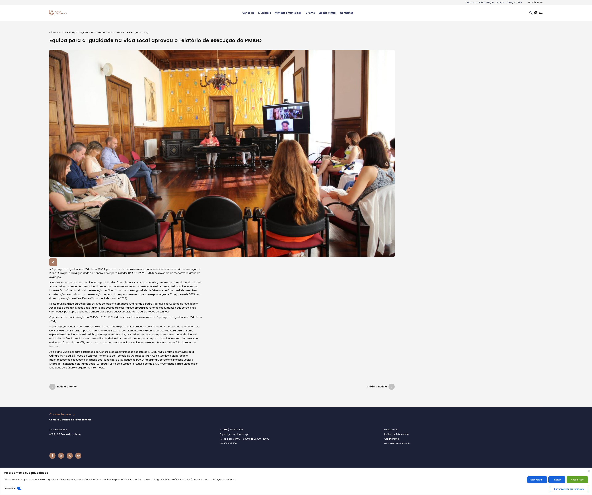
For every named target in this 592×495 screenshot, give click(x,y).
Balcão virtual (327, 13)
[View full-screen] (222, 153)
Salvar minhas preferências (569, 489)
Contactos (346, 13)
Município (264, 13)
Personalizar (536, 479)
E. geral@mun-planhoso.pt (234, 434)
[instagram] (61, 456)
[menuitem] (248, 13)
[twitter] (70, 456)
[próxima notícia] (391, 387)
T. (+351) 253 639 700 (231, 429)
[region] (296, 481)
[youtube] (78, 456)
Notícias (61, 32)
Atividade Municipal (288, 13)
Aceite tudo (577, 479)
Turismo (309, 13)
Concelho (248, 13)
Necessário (10, 488)
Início (52, 32)
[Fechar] (589, 471)
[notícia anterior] (52, 387)
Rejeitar (557, 479)
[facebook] (52, 456)
